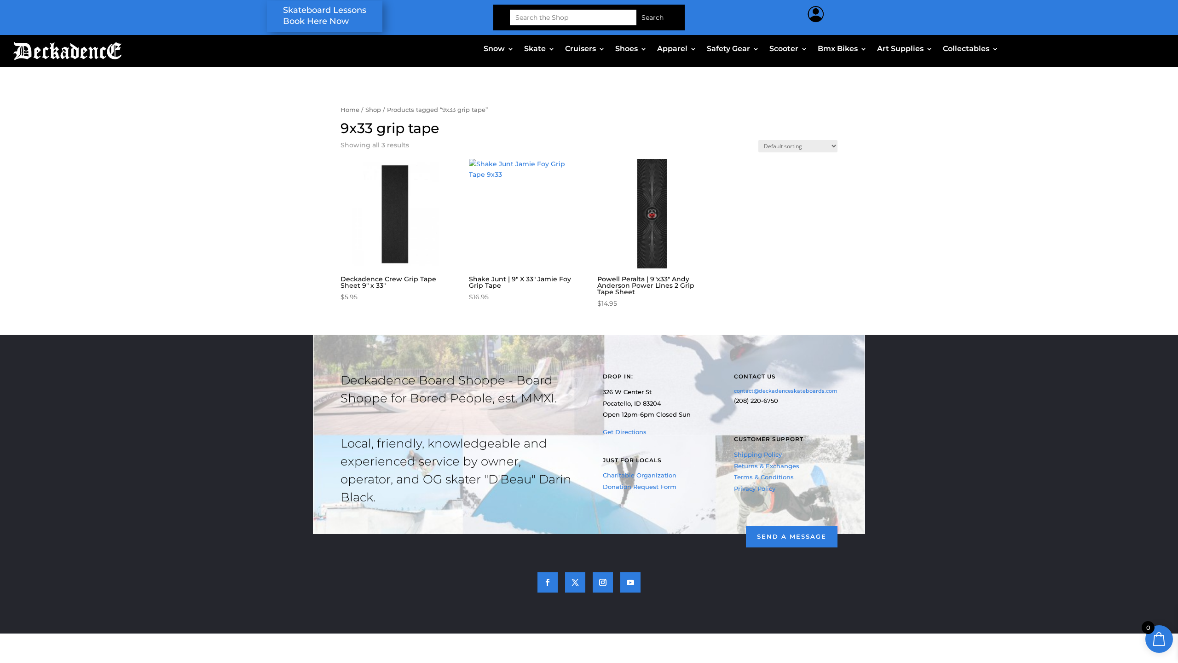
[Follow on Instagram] (603, 582)
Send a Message (791, 536)
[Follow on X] (575, 582)
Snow (494, 49)
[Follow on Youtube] (630, 582)
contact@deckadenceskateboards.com (785, 391)
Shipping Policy (758, 454)
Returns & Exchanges (766, 466)
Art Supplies (900, 49)
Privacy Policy (754, 488)
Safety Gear (728, 49)
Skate (535, 49)
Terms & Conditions (764, 477)
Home (350, 109)
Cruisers (580, 49)
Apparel (672, 49)
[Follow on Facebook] (547, 582)
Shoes (626, 49)
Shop (373, 109)
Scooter (783, 49)
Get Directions (625, 432)
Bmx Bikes (838, 49)
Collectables (966, 49)
